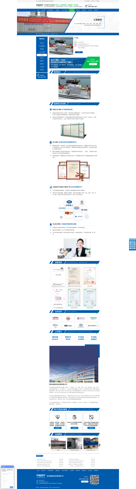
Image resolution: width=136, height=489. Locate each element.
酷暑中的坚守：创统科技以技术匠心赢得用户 (76, 464)
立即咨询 (79, 52)
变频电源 (57, 10)
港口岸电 (43, 10)
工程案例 (72, 10)
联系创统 (96, 10)
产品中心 (42, 57)
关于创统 (90, 10)
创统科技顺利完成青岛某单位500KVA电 (43, 464)
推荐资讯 (38, 456)
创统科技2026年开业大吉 (41, 459)
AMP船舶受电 (50, 10)
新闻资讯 (84, 10)
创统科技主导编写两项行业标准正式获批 (75, 462)
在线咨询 (85, 481)
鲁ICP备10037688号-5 (56, 487)
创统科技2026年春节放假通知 (74, 459)
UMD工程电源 (65, 10)
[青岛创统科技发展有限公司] (39, 5)
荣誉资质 (78, 10)
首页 (38, 10)
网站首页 (41, 38)
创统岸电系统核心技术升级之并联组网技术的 (44, 462)
